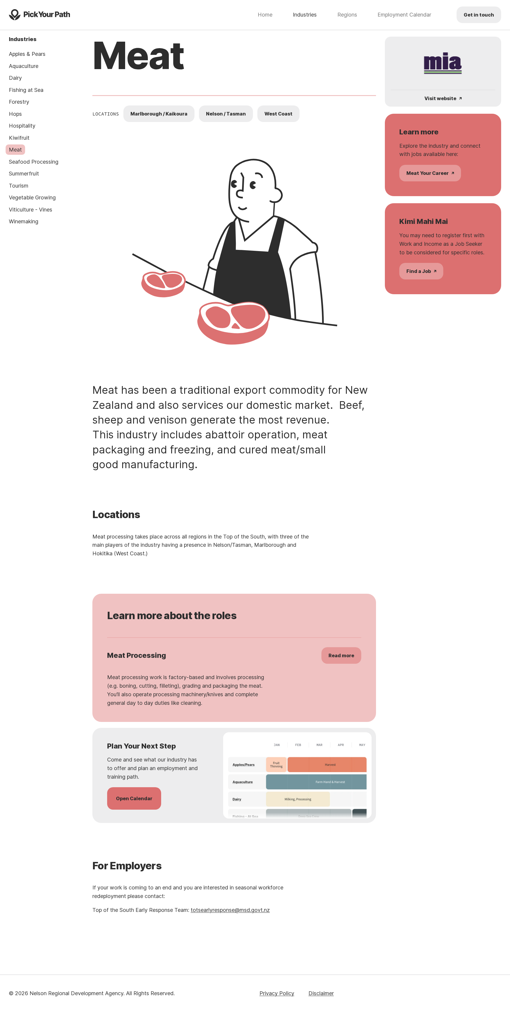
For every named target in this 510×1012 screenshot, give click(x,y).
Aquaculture (23, 66)
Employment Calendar (404, 14)
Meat (15, 150)
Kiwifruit (19, 138)
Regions (347, 14)
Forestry (19, 102)
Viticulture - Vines (30, 209)
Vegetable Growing (32, 197)
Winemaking (23, 221)
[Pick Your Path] (39, 14)
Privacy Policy (276, 993)
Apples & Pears (27, 54)
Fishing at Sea (26, 90)
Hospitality (22, 126)
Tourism (18, 186)
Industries (305, 14)
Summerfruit (24, 173)
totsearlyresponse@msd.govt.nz (230, 910)
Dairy (15, 78)
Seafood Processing (33, 162)
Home (265, 14)
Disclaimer (321, 993)
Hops (15, 114)
